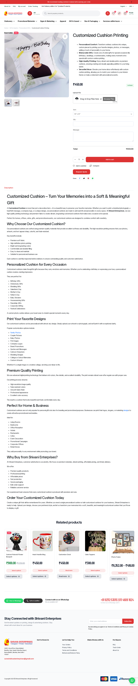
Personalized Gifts (24, 28)
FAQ (14, 6)
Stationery (8, 21)
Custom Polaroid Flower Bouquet (14, 556)
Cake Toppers (90, 554)
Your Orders (66, 645)
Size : (75, 110)
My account (22, 6)
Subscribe (128, 621)
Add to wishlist (81, 166)
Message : (76, 130)
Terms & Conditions (114, 627)
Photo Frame (116, 557)
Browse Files (109, 99)
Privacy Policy (66, 647)
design (125, 410)
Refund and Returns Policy (71, 653)
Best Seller (10, 33)
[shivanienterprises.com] (13, 13)
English (123, 6)
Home (6, 28)
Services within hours (111, 21)
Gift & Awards (14, 28)
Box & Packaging (91, 21)
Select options (16, 570)
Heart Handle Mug (38, 554)
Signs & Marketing (47, 21)
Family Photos (15, 333)
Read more (69, 570)
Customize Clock (65, 554)
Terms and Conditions (69, 650)
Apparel (63, 21)
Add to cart (110, 160)
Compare (96, 166)
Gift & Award (74, 21)
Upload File (77, 93)
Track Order (117, 647)
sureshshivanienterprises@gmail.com (19, 659)
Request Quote (81, 172)
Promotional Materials (26, 21)
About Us (7, 6)
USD (130, 6)
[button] (6, 2)
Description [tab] (8, 188)
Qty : (74, 119)
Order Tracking (33, 6)
